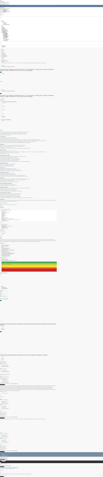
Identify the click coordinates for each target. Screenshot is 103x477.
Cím (2, 51)
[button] (28, 233)
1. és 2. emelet (5, 23)
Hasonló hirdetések (4, 56)
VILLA (3, 13)
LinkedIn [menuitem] (12, 66)
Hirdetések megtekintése (5, 408)
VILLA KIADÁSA (4, 26)
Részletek (3, 50)
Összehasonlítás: (2, 459)
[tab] (28, 236)
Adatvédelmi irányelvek (4, 455)
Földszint (4, 22)
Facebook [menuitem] (8, 66)
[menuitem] (4, 45)
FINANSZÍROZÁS (4, 19)
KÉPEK (3, 15)
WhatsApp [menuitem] (3, 66)
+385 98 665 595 (4, 366)
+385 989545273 (2, 1)
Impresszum (3, 454)
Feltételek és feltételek (4, 456)
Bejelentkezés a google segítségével (13, 467)
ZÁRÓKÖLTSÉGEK (4, 29)
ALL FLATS (3, 21)
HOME (2, 20)
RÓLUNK (3, 30)
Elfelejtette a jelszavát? (8, 465)
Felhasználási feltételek (14, 383)
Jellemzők (3, 53)
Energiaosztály (4, 54)
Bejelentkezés (2, 466)
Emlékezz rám (3, 465)
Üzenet (1, 382)
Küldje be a (1, 476)
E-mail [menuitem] (14, 66)
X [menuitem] (10, 66)
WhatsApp (7, 366)
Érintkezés (3, 57)
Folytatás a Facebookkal (3, 467)
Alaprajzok (3, 52)
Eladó (1, 72)
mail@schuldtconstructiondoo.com (5, 2)
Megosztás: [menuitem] (3, 65)
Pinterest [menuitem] (5, 66)
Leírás (2, 49)
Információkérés (2, 384)
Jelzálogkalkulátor (4, 55)
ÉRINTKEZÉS (4, 17)
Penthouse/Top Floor (6, 11)
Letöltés (1, 205)
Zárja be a (6, 459)
